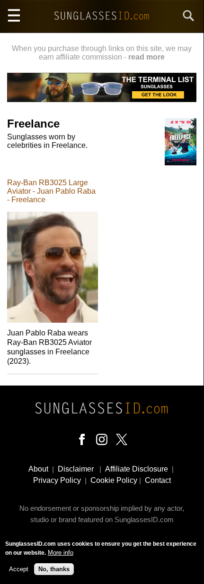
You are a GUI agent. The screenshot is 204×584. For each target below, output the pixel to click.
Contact (158, 480)
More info (60, 552)
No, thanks (54, 569)
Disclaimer (76, 469)
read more (146, 57)
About (38, 469)
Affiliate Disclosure (136, 469)
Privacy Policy (57, 480)
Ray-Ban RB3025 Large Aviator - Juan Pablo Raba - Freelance (51, 191)
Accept (18, 569)
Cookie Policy (113, 480)
